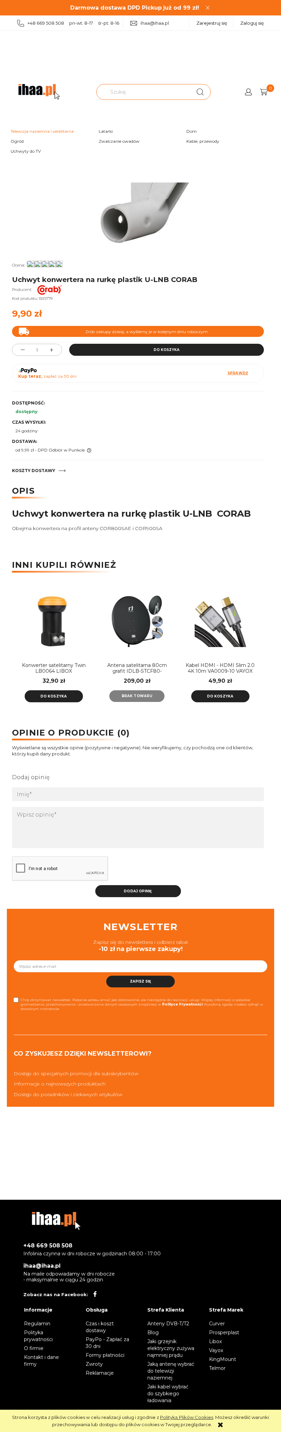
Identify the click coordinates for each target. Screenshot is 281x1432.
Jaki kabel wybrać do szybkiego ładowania (167, 1394)
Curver (217, 1324)
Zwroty (94, 1364)
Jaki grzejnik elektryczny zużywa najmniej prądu (170, 1348)
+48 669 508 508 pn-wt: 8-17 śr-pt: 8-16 (73, 23)
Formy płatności (105, 1355)
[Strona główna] (39, 91)
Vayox (216, 1350)
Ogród (17, 141)
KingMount (222, 1359)
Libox (215, 1341)
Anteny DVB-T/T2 (168, 1324)
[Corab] (51, 289)
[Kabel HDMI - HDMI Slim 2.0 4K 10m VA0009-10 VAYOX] (220, 621)
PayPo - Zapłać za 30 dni (107, 1342)
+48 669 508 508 (47, 1245)
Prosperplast (224, 1332)
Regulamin (37, 1324)
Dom (191, 131)
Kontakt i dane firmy (41, 1360)
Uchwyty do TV (26, 151)
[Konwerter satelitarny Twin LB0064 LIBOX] (53, 621)
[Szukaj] (200, 91)
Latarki (106, 131)
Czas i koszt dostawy (100, 1327)
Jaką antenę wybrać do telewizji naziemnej (170, 1371)
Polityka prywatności (38, 1335)
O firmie (34, 1348)
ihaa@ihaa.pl (154, 23)
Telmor (217, 1368)
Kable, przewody (202, 141)
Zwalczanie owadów (119, 141)
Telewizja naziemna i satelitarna (42, 131)
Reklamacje (100, 1373)
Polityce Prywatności (182, 1004)
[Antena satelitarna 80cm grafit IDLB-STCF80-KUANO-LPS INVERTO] (136, 621)
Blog (153, 1332)
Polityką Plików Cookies (186, 1417)
